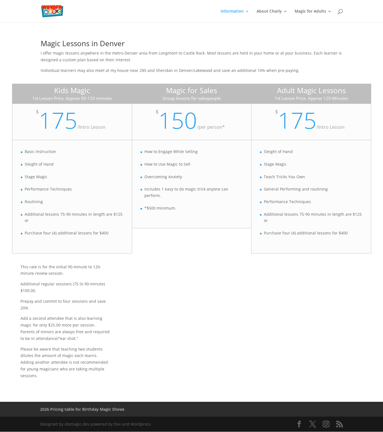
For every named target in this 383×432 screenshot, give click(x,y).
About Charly (269, 11)
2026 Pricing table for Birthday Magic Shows (82, 409)
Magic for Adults (310, 11)
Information (232, 11)
